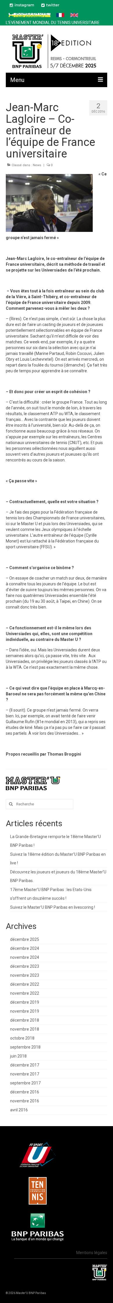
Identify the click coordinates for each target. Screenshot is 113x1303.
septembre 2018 (25, 1047)
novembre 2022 (24, 993)
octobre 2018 (22, 1038)
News (37, 165)
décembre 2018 (24, 1020)
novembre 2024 (24, 957)
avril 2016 (19, 1110)
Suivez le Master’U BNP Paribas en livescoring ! (52, 907)
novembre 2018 (24, 1029)
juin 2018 (18, 1056)
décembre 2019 (24, 1002)
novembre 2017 (24, 1074)
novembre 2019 (24, 1011)
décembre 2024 (24, 948)
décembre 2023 (24, 966)
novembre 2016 (24, 1101)
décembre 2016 (24, 1092)
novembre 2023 (24, 975)
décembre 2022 (24, 984)
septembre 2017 (25, 1083)
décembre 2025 (24, 939)
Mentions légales (91, 1252)
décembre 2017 (24, 1065)
